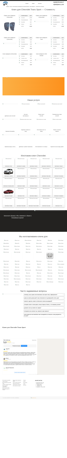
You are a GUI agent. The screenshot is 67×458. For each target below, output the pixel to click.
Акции (24, 383)
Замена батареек (5, 381)
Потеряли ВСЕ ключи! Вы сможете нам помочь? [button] (36, 311)
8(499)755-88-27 (58, 2)
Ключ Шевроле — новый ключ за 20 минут (37, 6)
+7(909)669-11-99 (39, 385)
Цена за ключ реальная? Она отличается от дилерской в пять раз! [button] (41, 298)
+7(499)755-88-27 (39, 384)
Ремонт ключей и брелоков (17, 382)
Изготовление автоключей (6, 380)
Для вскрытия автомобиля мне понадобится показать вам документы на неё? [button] (42, 315)
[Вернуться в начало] (5, 3)
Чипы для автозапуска (16, 383)
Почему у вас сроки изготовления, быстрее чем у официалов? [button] (40, 294)
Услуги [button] (33, 3)
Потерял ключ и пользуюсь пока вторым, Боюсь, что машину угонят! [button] (42, 304)
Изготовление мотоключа (16, 385)
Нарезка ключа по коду (6, 387)
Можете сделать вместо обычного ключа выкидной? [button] (38, 301)
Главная (26, 3)
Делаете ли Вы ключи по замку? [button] (32, 307)
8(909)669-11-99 (58, 4)
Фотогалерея (25, 382)
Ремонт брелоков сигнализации (5, 386)
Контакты (40, 3)
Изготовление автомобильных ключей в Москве (21, 6)
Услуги (11, 6)
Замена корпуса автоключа (17, 384)
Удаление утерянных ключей (7, 384)
